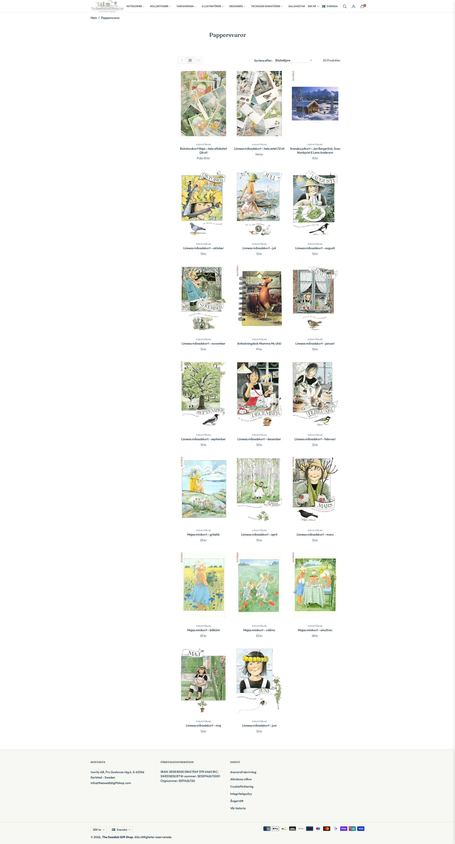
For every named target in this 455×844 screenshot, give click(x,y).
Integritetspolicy (241, 794)
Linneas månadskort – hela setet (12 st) (259, 148)
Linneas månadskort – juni (259, 725)
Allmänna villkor (241, 779)
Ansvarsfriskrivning (243, 772)
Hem (94, 18)
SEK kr (312, 6)
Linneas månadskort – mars (315, 534)
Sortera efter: (263, 60)
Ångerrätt (236, 801)
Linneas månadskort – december (259, 439)
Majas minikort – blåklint (203, 630)
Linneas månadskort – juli (259, 248)
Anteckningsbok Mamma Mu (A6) (259, 343)
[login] (353, 6)
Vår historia (238, 808)
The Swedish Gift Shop (117, 837)
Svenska (332, 6)
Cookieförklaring (241, 786)
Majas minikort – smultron (315, 630)
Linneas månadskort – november (203, 343)
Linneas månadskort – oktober (203, 248)
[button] (345, 6)
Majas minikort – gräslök (203, 534)
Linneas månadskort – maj (203, 725)
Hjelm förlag (203, 144)
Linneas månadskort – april (259, 534)
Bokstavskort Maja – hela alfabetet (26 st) (203, 150)
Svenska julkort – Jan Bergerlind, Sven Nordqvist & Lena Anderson (315, 150)
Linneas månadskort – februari (315, 439)
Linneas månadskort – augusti (315, 248)
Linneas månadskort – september (203, 439)
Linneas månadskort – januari (315, 343)
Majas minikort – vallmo (259, 630)
